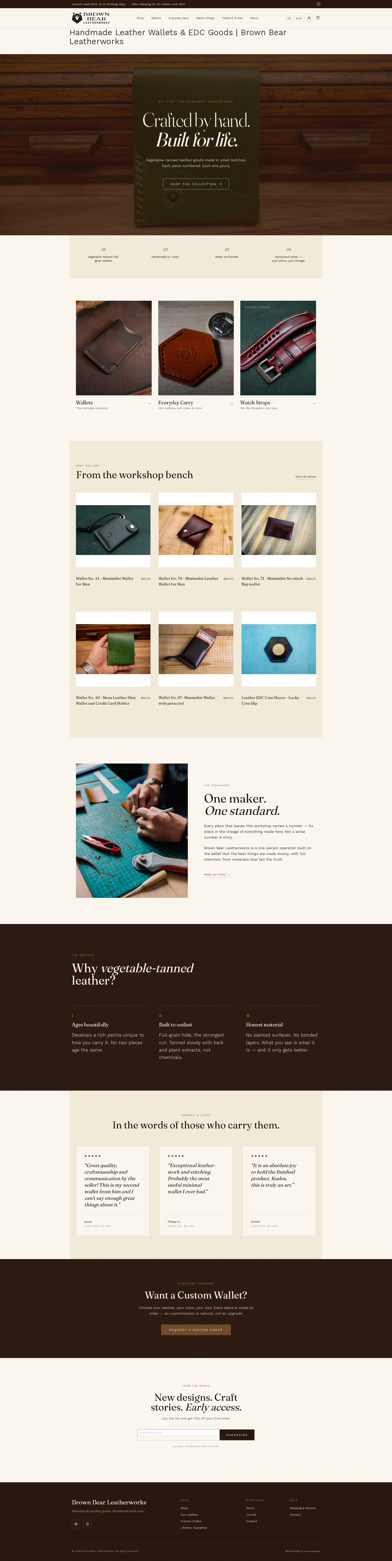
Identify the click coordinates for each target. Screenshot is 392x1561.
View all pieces (305, 476)
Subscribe (237, 1435)
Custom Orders (191, 1521)
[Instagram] (76, 1524)
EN (289, 18)
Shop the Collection (193, 184)
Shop (140, 18)
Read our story (217, 874)
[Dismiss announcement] (318, 4)
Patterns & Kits (232, 18)
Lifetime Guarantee (194, 1527)
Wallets (156, 18)
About (254, 18)
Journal (251, 1514)
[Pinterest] (87, 1524)
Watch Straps (205, 18)
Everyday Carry (179, 18)
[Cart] (318, 18)
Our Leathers (189, 1514)
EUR (299, 18)
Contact (251, 1521)
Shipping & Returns (303, 1508)
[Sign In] (309, 18)
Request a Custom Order (196, 1329)
